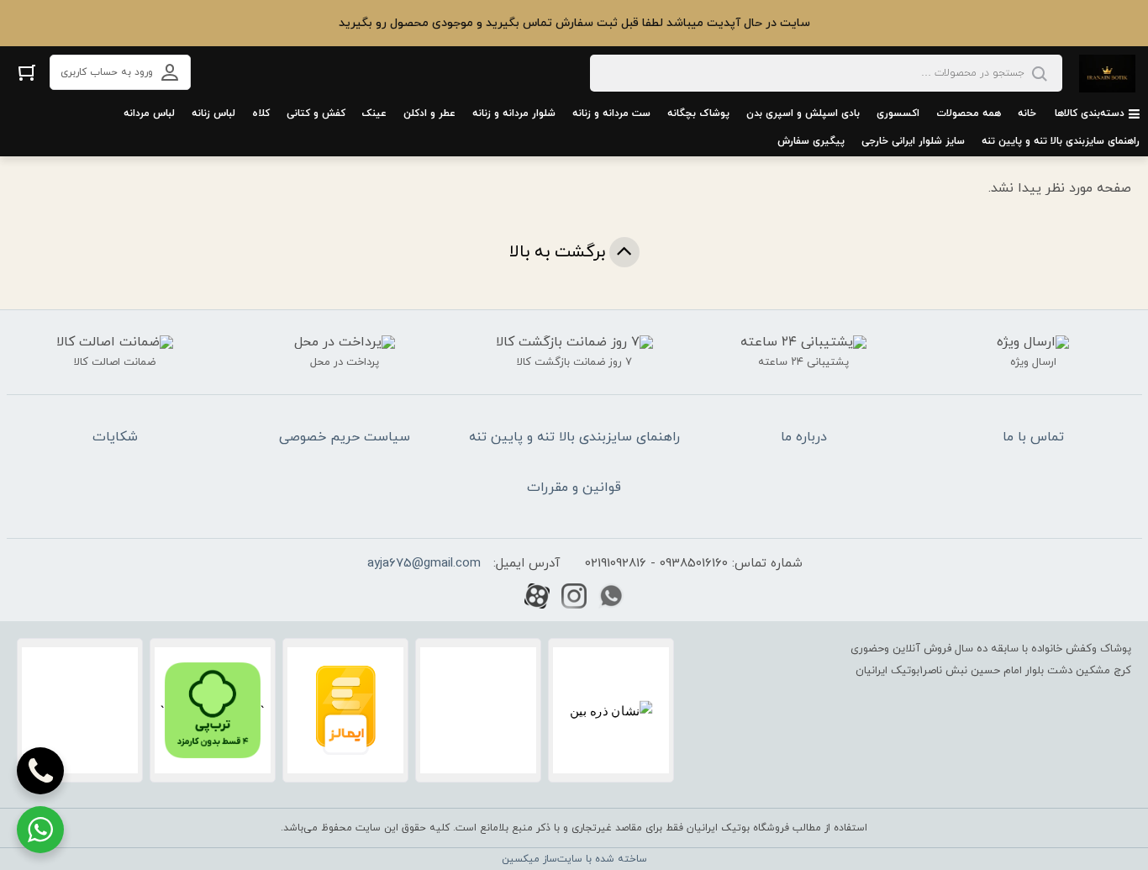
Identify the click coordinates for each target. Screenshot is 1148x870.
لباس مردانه (149, 113)
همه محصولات (968, 113)
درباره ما (804, 437)
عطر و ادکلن (429, 113)
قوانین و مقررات (574, 487)
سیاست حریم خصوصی (344, 437)
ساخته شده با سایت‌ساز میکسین (574, 859)
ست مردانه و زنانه (611, 113)
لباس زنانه (213, 113)
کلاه (261, 113)
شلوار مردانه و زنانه (514, 113)
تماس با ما (1033, 437)
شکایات (115, 437)
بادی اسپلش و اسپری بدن (803, 113)
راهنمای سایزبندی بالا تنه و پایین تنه (1061, 141)
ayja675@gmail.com (424, 563)
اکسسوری (898, 113)
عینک (374, 113)
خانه (1027, 113)
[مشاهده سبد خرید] (27, 72)
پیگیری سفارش (811, 141)
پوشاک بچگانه (698, 113)
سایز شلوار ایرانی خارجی (913, 141)
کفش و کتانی (316, 113)
